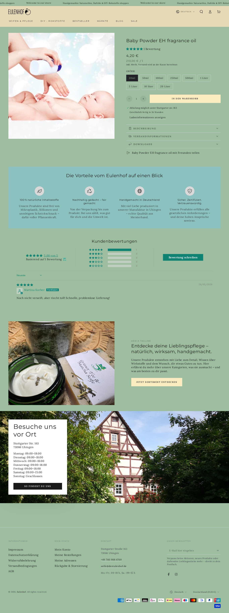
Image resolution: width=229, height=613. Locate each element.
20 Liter (166, 87)
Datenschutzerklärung (23, 555)
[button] (201, 11)
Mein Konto (62, 549)
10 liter (150, 87)
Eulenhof (21, 592)
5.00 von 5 (51, 255)
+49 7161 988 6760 (111, 559)
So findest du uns (37, 486)
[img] (25, 284)
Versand (142, 64)
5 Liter (134, 87)
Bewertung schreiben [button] (183, 257)
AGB (11, 571)
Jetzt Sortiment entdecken (156, 382)
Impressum (15, 549)
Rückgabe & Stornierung (71, 565)
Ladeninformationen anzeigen (148, 117)
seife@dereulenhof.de (114, 566)
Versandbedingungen (22, 565)
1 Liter (205, 79)
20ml (133, 79)
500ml (190, 79)
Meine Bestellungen (68, 555)
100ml (161, 79)
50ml (146, 79)
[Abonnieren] (219, 550)
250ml (175, 79)
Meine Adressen (65, 560)
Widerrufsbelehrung (22, 560)
